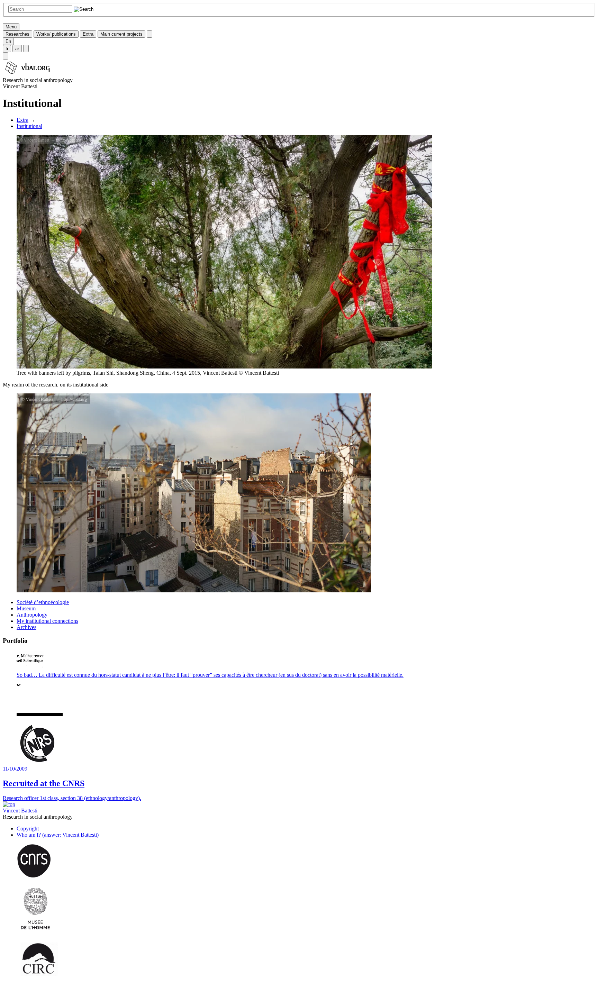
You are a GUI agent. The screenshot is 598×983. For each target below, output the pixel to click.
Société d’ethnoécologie (43, 602)
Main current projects (121, 34)
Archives (26, 627)
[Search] (5, 56)
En (8, 41)
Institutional (29, 126)
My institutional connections (47, 621)
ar (17, 48)
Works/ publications (56, 34)
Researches (17, 34)
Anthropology (32, 615)
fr (7, 48)
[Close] (149, 34)
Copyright (28, 828)
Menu (11, 26)
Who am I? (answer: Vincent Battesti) (58, 835)
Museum (26, 608)
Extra (88, 34)
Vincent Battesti (20, 810)
